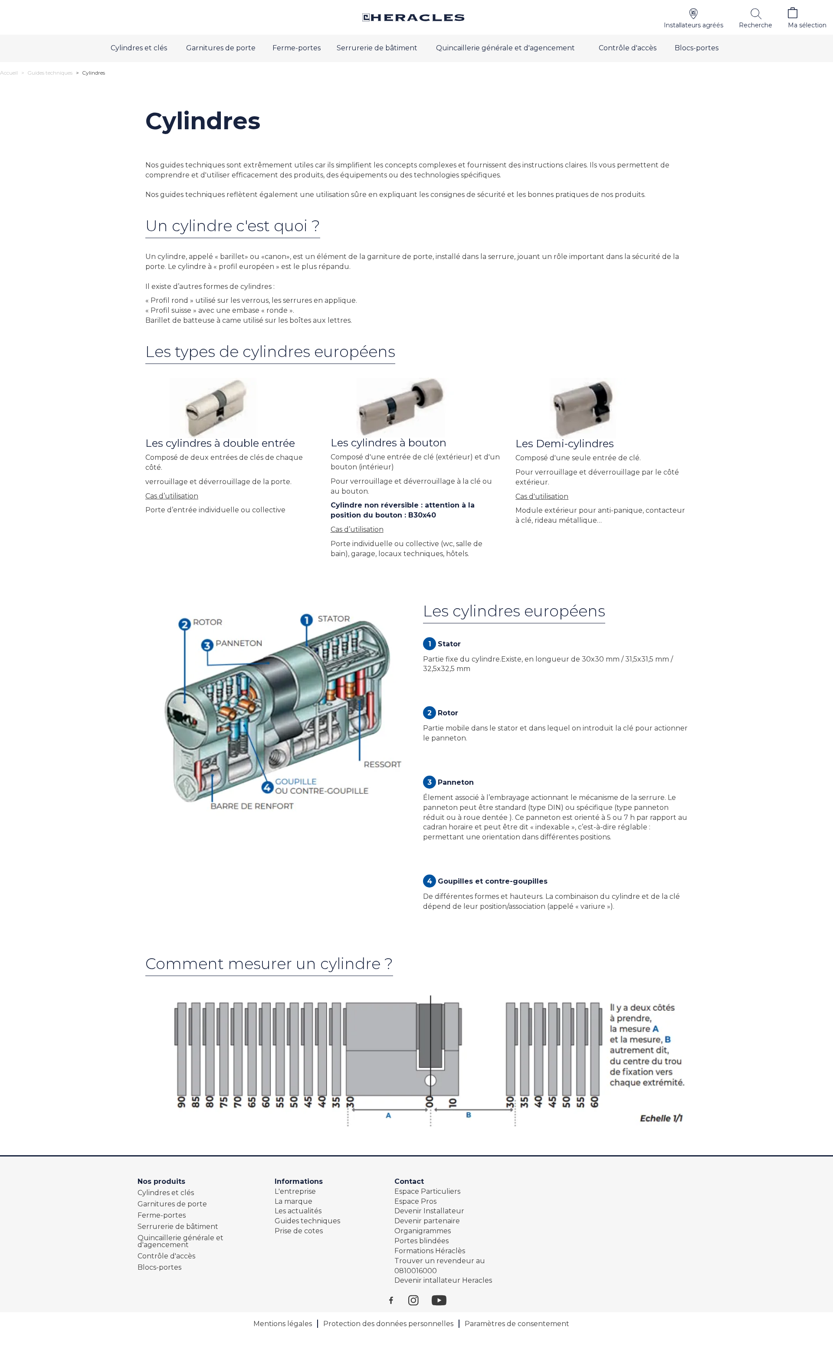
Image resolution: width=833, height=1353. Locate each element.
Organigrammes (422, 1231)
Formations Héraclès (429, 1251)
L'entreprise (295, 1191)
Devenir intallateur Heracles (443, 1280)
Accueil (9, 72)
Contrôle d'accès (627, 48)
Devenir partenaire (427, 1221)
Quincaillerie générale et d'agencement (505, 48)
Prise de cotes (299, 1231)
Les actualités (298, 1211)
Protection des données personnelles (388, 1324)
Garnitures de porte (221, 48)
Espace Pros (415, 1201)
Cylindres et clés (139, 48)
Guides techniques (49, 72)
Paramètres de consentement (517, 1324)
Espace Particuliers (427, 1191)
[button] (693, 17)
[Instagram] (420, 1300)
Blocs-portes (696, 48)
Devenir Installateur (429, 1211)
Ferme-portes (296, 48)
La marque (293, 1201)
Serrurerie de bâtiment (377, 48)
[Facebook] (398, 1300)
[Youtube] (443, 1300)
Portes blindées (421, 1241)
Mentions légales (282, 1324)
